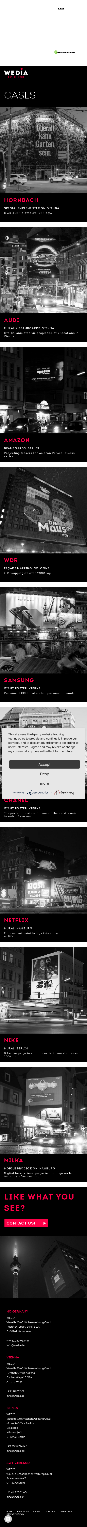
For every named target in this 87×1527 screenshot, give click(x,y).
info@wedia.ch (15, 1496)
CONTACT (72, 58)
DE (71, 7)
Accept (44, 764)
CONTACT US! (25, 1223)
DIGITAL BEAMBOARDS (61, 33)
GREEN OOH (71, 52)
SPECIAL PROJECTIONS (60, 43)
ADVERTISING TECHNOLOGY (56, 48)
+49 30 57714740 (16, 1446)
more (44, 783)
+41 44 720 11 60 (16, 1492)
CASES (46, 53)
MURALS (75, 38)
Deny (44, 774)
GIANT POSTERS (67, 28)
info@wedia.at (15, 1396)
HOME (76, 18)
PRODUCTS (23, 1511)
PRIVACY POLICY (15, 1514)
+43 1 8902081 (15, 1391)
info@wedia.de (15, 1345)
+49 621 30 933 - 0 (17, 1340)
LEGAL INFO (66, 1511)
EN (61, 7)
